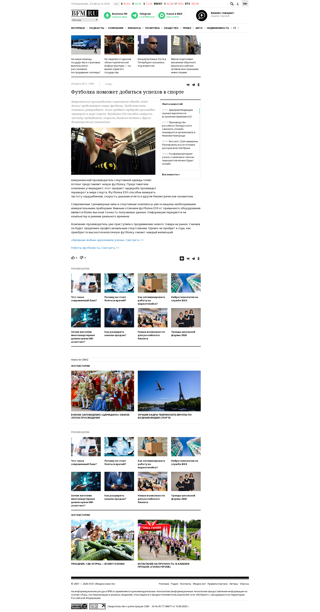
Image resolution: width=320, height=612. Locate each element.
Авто (199, 28)
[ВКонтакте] (188, 84)
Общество (171, 28)
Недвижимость (218, 28)
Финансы (134, 28)
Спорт (108, 83)
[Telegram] (193, 84)
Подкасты (96, 28)
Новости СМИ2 (79, 359)
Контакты (185, 583)
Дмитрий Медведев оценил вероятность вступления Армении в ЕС (177, 113)
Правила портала (218, 583)
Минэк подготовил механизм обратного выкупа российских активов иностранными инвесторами (185, 65)
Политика (152, 28)
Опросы (244, 583)
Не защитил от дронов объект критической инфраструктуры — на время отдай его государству (117, 65)
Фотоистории (80, 365)
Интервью (78, 28)
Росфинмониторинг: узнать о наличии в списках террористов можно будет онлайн (178, 158)
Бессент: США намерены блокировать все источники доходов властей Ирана (180, 145)
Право (187, 28)
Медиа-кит (199, 583)
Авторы (233, 583)
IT (234, 28)
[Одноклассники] (198, 84)
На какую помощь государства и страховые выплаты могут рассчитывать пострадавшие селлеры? (86, 65)
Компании (115, 28)
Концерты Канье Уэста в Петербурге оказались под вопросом (152, 62)
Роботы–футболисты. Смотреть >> (95, 247)
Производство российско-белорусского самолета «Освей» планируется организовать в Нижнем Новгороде (178, 129)
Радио (174, 583)
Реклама (164, 583)
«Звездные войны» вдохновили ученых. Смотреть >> (107, 240)
